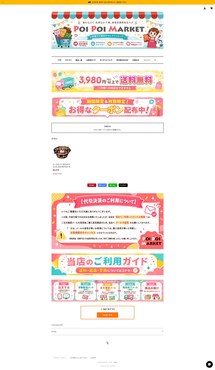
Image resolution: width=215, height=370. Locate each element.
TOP (59, 60)
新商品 (54, 332)
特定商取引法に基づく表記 (78, 358)
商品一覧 (79, 60)
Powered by (105, 366)
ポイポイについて (106, 60)
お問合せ (135, 60)
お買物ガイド (91, 60)
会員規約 (93, 358)
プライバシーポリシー (60, 358)
